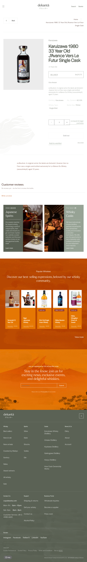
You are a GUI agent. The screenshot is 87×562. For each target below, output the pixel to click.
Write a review (7, 196)
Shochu (27, 444)
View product (10, 326)
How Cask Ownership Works (52, 467)
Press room (48, 514)
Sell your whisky (30, 507)
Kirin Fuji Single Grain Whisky (44, 321)
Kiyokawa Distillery (51, 446)
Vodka (26, 451)
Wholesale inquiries (51, 500)
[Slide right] (48, 333)
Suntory (6, 457)
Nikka (5, 464)
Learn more (9, 248)
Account (68, 444)
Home (76, 19)
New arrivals (8, 444)
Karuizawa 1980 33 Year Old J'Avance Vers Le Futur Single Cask (65, 24)
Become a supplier (51, 507)
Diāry (67, 431)
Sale (5, 483)
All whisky (7, 477)
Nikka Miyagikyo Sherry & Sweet (74, 319)
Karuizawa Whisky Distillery (51, 432)
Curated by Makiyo (10, 451)
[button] (73, 6)
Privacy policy (44, 392)
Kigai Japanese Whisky (26, 320)
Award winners (9, 470)
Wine (26, 431)
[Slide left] (38, 333)
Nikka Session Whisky (60, 321)
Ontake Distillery (50, 440)
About (67, 437)
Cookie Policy (22, 550)
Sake (26, 437)
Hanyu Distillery (50, 459)
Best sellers (7, 431)
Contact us (28, 514)
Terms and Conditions (45, 550)
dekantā (5, 548)
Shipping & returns (31, 500)
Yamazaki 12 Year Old (11, 321)
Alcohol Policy (29, 520)
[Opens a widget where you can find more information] (8, 557)
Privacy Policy (32, 550)
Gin (25, 457)
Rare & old (7, 437)
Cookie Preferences (9, 550)
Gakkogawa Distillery (52, 453)
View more (79, 337)
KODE (61, 550)
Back (13, 20)
